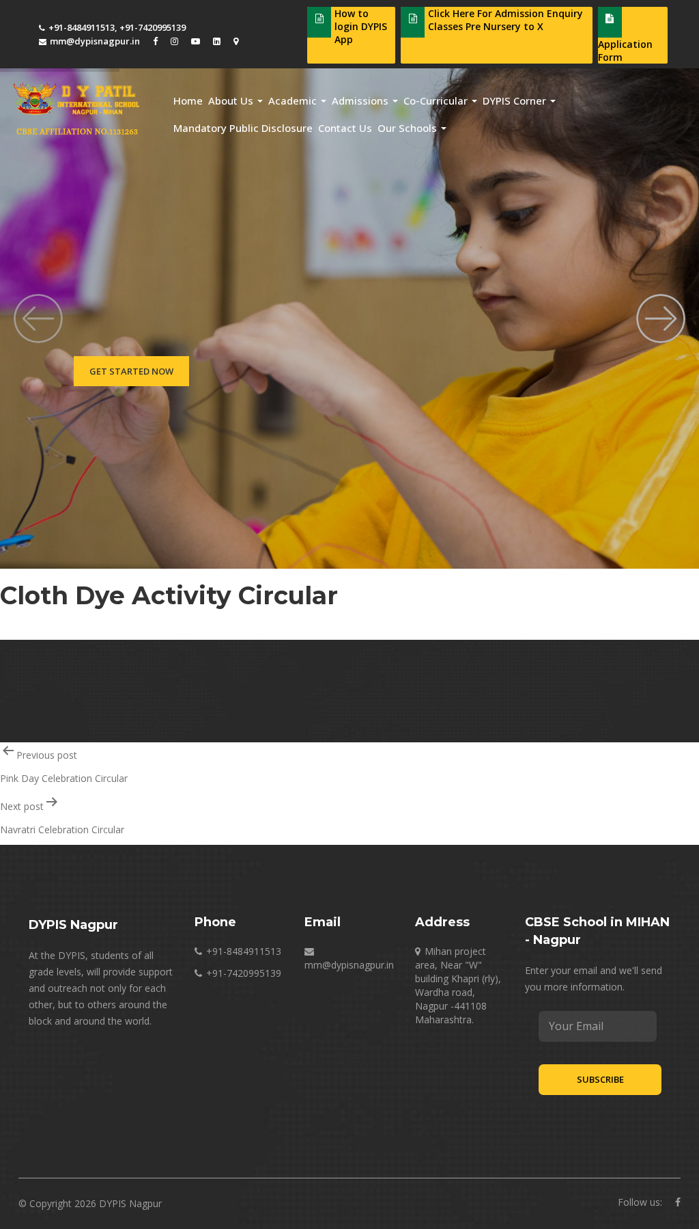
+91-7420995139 (152, 27)
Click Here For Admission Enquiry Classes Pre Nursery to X (505, 20)
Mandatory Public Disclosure (243, 128)
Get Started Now (131, 371)
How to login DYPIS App (360, 26)
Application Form (625, 51)
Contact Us (345, 128)
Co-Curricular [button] (436, 100)
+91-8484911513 (81, 27)
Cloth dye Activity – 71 (49, 624)
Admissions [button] (361, 100)
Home (188, 100)
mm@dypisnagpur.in (95, 41)
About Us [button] (232, 100)
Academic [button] (293, 100)
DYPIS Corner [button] (516, 100)
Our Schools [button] (408, 128)
